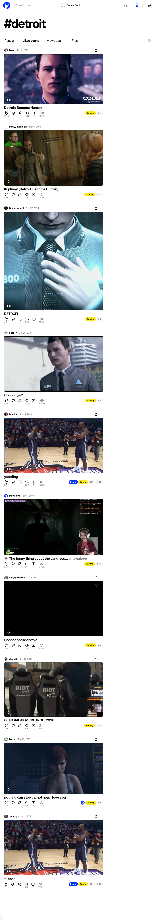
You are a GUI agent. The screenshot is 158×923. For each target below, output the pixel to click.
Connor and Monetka (20, 640)
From (12, 50)
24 (99, 563)
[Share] (96, 50)
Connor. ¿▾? (13, 395)
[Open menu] (1, 918)
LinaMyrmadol (16, 208)
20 (99, 482)
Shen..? (13, 333)
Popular (9, 41)
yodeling (11, 477)
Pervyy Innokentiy (18, 127)
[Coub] (6, 5)
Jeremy (13, 816)
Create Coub (74, 5)
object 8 (13, 659)
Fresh (75, 41)
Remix (73, 482)
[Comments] (21, 113)
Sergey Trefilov (17, 577)
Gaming (90, 113)
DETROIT (11, 314)
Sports (83, 482)
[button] (150, 41)
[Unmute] (8, 100)
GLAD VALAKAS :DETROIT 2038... (30, 720)
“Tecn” (9, 879)
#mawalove (77, 558)
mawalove (14, 496)
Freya (12, 739)
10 (99, 194)
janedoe (13, 414)
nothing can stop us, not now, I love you (35, 797)
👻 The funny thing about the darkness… (36, 558)
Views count (55, 41)
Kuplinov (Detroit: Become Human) (31, 189)
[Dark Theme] (125, 5)
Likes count (31, 41)
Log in (149, 5)
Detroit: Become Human (23, 108)
